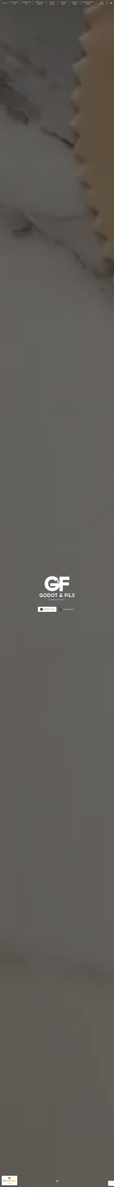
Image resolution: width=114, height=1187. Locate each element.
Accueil (5, 3)
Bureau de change (74, 3)
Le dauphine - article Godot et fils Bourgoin (57, 603)
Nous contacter (101, 3)
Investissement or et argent (88, 3)
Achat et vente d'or (26, 3)
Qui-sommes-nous (14, 3)
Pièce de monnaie (52, 3)
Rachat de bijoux (63, 3)
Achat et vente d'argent (39, 3)
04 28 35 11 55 (49, 609)
